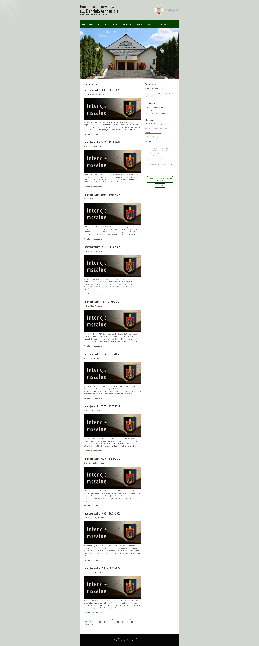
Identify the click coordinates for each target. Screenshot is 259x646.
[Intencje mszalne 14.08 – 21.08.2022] (112, 120)
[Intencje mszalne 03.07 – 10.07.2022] (112, 436)
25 (100, 622)
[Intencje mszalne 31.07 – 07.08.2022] (112, 224)
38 (127, 622)
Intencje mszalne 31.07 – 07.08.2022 (102, 195)
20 (130, 620)
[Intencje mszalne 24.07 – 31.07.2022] (112, 277)
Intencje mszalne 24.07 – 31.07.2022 (102, 247)
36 (118, 622)
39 (132, 622)
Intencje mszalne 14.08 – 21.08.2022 (102, 90)
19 (125, 620)
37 (123, 622)
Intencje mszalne (96, 134)
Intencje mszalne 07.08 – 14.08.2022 (102, 142)
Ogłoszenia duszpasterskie (154, 107)
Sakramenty (151, 24)
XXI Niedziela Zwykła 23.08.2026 (156, 88)
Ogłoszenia (127, 24)
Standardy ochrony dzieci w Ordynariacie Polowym (160, 179)
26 (105, 622)
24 (95, 622)
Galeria (115, 24)
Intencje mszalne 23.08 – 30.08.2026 (158, 94)
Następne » (89, 624)
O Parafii (139, 24)
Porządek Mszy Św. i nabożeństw (156, 113)
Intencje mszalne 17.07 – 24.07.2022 (102, 302)
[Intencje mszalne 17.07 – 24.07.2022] (112, 332)
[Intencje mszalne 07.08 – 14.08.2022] (112, 172)
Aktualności (102, 24)
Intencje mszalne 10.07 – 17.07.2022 (101, 354)
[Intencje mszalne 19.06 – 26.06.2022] (112, 543)
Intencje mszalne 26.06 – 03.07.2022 (102, 459)
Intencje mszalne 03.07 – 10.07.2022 (102, 406)
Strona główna (87, 24)
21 (135, 620)
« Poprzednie (89, 620)
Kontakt (164, 24)
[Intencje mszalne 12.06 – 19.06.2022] (112, 598)
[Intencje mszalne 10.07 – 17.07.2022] (112, 384)
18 (121, 620)
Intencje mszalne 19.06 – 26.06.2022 (102, 513)
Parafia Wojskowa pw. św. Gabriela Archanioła (99, 8)
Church (118, 641)
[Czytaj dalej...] (133, 130)
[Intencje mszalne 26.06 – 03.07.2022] (112, 488)
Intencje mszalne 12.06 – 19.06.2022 (102, 568)
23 (91, 622)
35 (113, 622)
